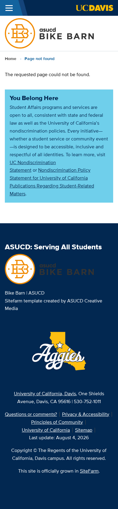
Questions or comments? (31, 414)
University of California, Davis (45, 393)
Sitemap (83, 429)
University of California (46, 429)
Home (10, 59)
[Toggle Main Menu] (9, 8)
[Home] (49, 32)
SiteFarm (89, 470)
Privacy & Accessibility (85, 414)
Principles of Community (57, 422)
